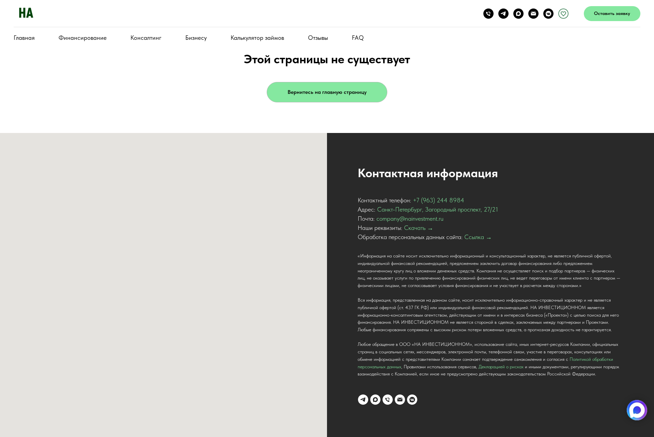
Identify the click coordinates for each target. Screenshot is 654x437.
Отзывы (318, 37)
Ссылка (474, 236)
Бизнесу (196, 37)
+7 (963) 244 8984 (438, 200)
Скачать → (418, 227)
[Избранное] (563, 14)
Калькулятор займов (257, 37)
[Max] (518, 14)
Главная (24, 37)
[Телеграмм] (503, 14)
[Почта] (533, 14)
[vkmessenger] (548, 14)
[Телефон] (488, 14)
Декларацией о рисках (501, 366)
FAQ (358, 37)
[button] (612, 13)
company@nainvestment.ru (409, 218)
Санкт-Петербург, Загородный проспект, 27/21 (437, 209)
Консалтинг (145, 37)
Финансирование (83, 37)
